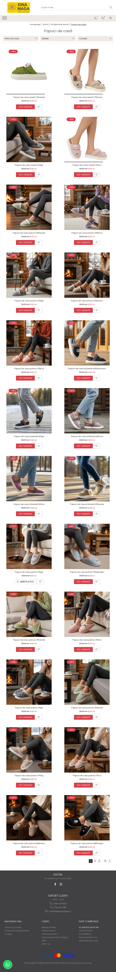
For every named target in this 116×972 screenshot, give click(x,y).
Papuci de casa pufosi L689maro (29, 843)
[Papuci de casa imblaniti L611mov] (87, 410)
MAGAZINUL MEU (13, 921)
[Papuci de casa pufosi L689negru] (87, 817)
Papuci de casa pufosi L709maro (87, 300)
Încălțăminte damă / (60, 24)
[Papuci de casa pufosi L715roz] (87, 614)
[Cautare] (111, 7)
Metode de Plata (49, 927)
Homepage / (36, 24)
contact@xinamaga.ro (59, 911)
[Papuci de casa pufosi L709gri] (29, 275)
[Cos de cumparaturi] (110, 18)
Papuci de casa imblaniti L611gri (29, 436)
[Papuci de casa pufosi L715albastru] (87, 546)
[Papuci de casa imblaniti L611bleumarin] (87, 343)
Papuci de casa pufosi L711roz (87, 775)
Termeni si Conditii (13, 927)
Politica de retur (48, 930)
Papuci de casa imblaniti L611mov (87, 436)
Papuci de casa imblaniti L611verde (87, 504)
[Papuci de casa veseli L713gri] (29, 139)
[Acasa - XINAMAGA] (19, 7)
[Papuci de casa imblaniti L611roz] (29, 478)
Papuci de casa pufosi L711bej (29, 775)
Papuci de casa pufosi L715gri (29, 572)
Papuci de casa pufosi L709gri (29, 300)
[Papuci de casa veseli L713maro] (87, 71)
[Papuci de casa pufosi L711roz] (87, 750)
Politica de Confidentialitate (17, 930)
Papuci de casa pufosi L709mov (87, 232)
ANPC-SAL (46, 944)
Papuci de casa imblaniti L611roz (29, 504)
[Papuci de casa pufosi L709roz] (29, 343)
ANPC (44, 940)
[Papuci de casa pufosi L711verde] (87, 682)
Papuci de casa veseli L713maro (87, 97)
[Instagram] (61, 884)
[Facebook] (55, 884)
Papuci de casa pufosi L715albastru (87, 572)
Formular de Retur (50, 934)
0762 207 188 (59, 907)
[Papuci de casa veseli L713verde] (29, 71)
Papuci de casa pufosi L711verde (87, 707)
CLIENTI (45, 921)
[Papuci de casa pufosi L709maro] (87, 275)
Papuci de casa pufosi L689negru (87, 843)
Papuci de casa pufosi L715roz (87, 639)
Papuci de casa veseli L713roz (87, 165)
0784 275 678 (59, 903)
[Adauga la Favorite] (38, 106)
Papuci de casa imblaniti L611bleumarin (87, 368)
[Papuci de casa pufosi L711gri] (29, 682)
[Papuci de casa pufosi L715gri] (29, 546)
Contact (8, 934)
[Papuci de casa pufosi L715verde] (29, 614)
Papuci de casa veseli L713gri (29, 165)
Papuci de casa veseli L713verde (29, 97)
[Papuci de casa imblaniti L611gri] (29, 410)
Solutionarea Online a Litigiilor (55, 937)
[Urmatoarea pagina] (109, 861)
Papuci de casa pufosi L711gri (29, 707)
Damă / (46, 24)
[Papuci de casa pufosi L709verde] (29, 207)
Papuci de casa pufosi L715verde (29, 639)
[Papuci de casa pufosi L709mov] (87, 207)
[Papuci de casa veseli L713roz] (87, 139)
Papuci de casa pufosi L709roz (29, 368)
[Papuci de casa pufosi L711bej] (29, 750)
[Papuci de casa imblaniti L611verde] (87, 478)
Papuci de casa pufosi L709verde (29, 232)
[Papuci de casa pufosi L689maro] (29, 817)
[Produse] (5, 19)
